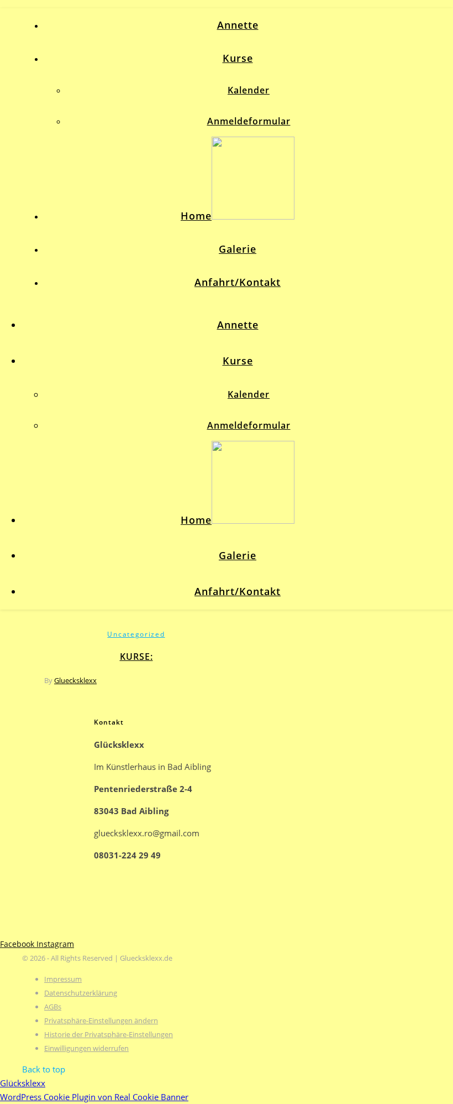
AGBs (52, 1007)
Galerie (237, 249)
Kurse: (136, 656)
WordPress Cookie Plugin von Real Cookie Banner (94, 1096)
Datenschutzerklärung (80, 993)
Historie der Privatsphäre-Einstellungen (108, 1034)
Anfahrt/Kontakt (237, 282)
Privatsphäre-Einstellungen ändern (101, 1020)
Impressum (63, 979)
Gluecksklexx (75, 680)
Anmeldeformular (249, 121)
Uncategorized (136, 634)
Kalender (249, 90)
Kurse (238, 58)
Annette (238, 25)
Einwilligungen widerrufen (86, 1048)
